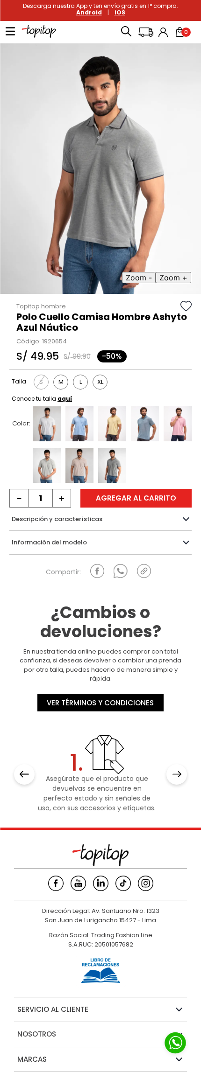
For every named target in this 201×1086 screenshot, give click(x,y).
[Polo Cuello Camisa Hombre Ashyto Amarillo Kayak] (112, 424)
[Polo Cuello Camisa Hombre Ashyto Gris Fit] (47, 466)
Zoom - (139, 277)
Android (89, 12)
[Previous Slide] (24, 774)
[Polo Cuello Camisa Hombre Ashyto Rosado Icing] (178, 424)
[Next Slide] (176, 774)
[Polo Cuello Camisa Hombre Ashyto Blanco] (47, 424)
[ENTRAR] (164, 32)
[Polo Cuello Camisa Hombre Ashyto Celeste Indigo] (145, 424)
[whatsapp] (121, 571)
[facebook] (97, 571)
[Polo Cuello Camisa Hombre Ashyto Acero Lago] (79, 424)
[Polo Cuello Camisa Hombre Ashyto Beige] (79, 466)
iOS (120, 12)
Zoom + (173, 277)
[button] (126, 32)
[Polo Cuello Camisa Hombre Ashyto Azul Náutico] (112, 466)
